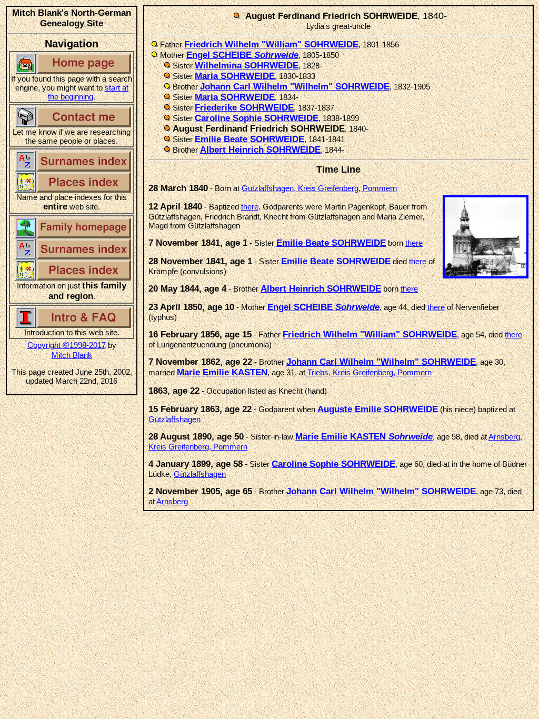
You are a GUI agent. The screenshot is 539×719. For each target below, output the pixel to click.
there (249, 206)
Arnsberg (172, 501)
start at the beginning (88, 92)
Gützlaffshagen (174, 419)
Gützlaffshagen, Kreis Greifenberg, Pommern (319, 188)
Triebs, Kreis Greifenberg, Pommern (369, 372)
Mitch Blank (72, 355)
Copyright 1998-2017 (66, 345)
